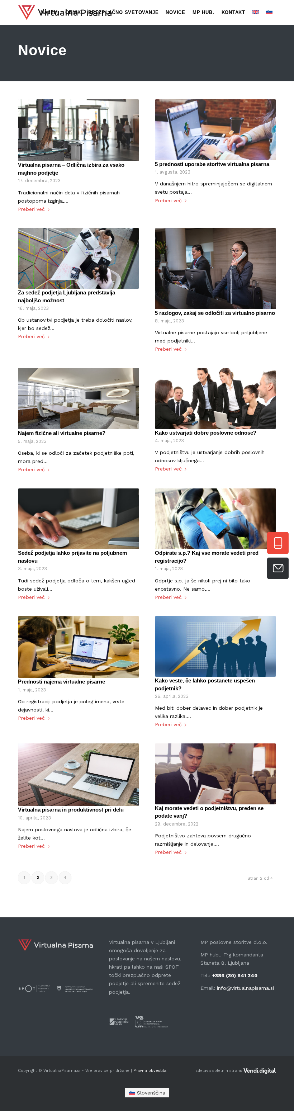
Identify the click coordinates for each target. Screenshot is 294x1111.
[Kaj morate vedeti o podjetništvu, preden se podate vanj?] (215, 773)
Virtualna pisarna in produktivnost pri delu (71, 810)
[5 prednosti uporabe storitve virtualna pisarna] (215, 129)
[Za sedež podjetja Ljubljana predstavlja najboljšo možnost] (78, 258)
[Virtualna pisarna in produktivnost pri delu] (78, 774)
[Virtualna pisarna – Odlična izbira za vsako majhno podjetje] (78, 130)
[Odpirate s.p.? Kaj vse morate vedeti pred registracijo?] (215, 518)
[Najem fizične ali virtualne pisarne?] (78, 398)
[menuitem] (49, 12)
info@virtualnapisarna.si (245, 988)
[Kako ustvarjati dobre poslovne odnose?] (215, 398)
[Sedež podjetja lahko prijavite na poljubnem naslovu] (78, 518)
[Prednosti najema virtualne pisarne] (78, 647)
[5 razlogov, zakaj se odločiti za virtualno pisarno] (215, 268)
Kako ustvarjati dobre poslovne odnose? (205, 433)
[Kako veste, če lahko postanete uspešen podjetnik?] (215, 646)
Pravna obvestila (149, 1070)
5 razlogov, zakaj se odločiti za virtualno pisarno (215, 313)
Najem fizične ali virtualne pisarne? (61, 433)
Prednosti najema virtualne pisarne (61, 682)
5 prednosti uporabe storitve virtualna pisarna (212, 164)
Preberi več (31, 209)
